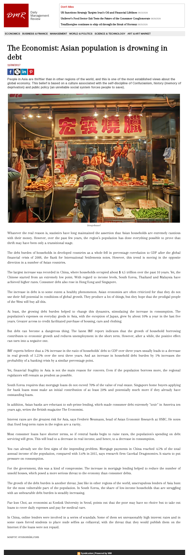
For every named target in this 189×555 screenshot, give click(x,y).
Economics (12, 33)
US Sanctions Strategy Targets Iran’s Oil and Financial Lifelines (99, 12)
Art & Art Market (139, 33)
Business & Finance (35, 33)
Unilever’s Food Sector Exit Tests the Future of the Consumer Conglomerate (105, 18)
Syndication (87, 553)
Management (58, 33)
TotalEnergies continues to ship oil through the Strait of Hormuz (99, 24)
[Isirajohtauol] (94, 95)
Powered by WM (103, 553)
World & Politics (80, 33)
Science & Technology (110, 33)
